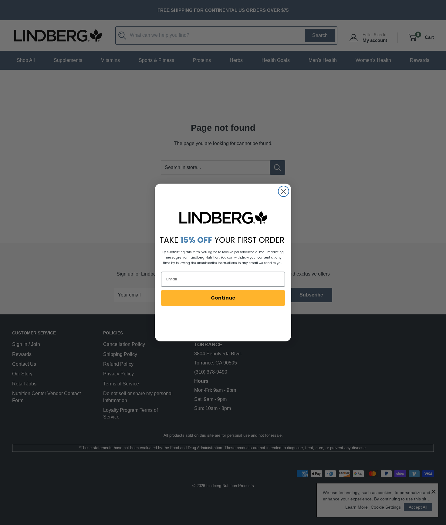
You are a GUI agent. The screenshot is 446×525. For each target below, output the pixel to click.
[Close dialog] (283, 191)
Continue (223, 297)
